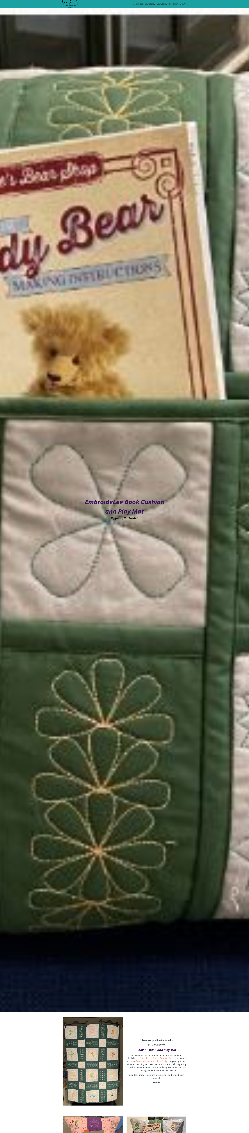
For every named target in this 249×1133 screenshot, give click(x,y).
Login (175, 4)
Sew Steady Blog (164, 4)
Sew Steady (150, 4)
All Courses (138, 4)
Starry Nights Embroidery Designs (152, 1061)
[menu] (159, 4)
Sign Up (183, 4)
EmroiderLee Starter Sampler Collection (159, 1058)
